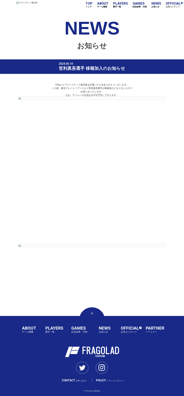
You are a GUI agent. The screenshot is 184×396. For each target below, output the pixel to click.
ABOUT (102, 4)
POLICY (110, 380)
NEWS (156, 4)
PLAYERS (120, 4)
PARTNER (155, 329)
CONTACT (74, 380)
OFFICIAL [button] (173, 4)
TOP (89, 4)
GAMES (140, 4)
